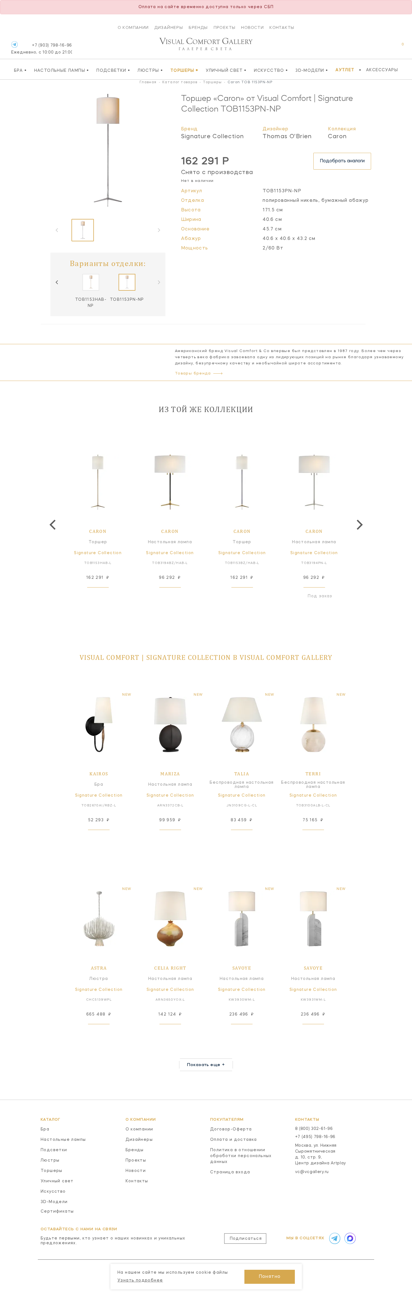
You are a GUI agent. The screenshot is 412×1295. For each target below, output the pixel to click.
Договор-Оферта (231, 1129)
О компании (133, 27)
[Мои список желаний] (383, 47)
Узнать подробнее (140, 1280)
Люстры (150, 70)
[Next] (358, 524)
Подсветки (113, 70)
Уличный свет (226, 70)
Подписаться (246, 1239)
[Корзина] (397, 47)
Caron (337, 137)
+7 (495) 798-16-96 (315, 1137)
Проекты (225, 27)
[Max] (349, 1238)
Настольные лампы (61, 70)
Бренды (198, 27)
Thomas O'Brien (287, 137)
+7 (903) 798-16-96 (41, 48)
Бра (20, 70)
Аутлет (344, 70)
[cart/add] (104, 596)
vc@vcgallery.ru (312, 1172)
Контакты (281, 27)
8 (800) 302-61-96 (314, 1129)
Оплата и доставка (233, 1140)
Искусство (271, 70)
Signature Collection (212, 137)
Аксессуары (382, 70)
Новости (252, 27)
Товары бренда (193, 373)
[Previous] (57, 282)
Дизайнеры (168, 27)
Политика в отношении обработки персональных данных (241, 1156)
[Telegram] (14, 44)
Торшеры (184, 70)
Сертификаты (57, 1211)
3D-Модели (311, 70)
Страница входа (230, 1172)
